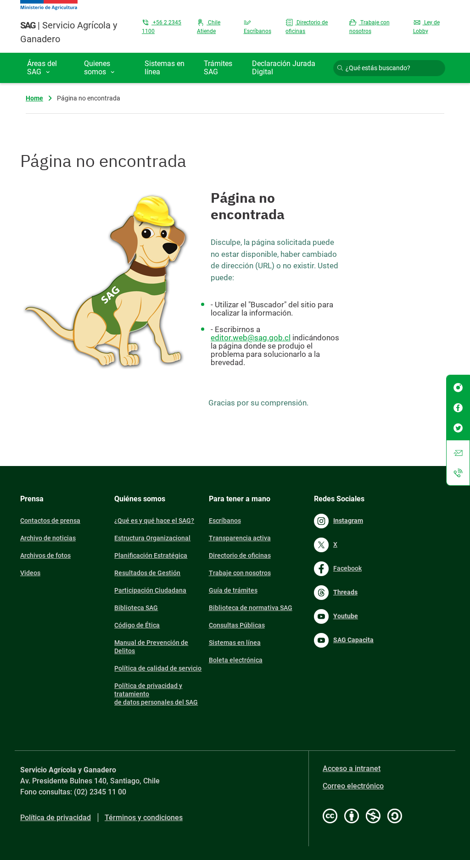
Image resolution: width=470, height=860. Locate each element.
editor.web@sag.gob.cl (251, 337)
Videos (30, 573)
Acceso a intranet (351, 768)
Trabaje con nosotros (240, 573)
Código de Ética (137, 625)
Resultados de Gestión (147, 573)
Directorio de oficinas (240, 555)
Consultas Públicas (237, 625)
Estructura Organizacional (152, 538)
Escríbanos (225, 520)
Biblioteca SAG (136, 607)
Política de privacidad (55, 817)
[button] (48, 68)
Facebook (347, 568)
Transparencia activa (240, 538)
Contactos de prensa (50, 520)
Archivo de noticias (48, 538)
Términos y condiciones (144, 817)
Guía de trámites (233, 590)
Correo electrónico (353, 786)
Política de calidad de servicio (157, 668)
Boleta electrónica (236, 660)
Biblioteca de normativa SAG (250, 607)
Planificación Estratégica (150, 555)
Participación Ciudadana (150, 590)
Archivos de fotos (45, 555)
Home (34, 98)
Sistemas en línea (235, 642)
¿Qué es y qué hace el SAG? (154, 520)
